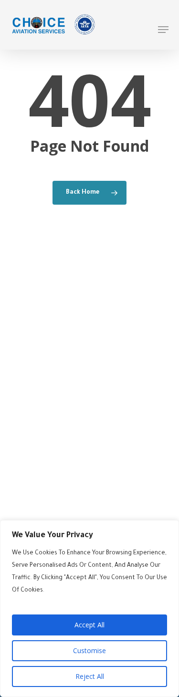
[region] (89, 608)
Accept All (89, 624)
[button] (163, 29)
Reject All (89, 676)
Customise (89, 650)
